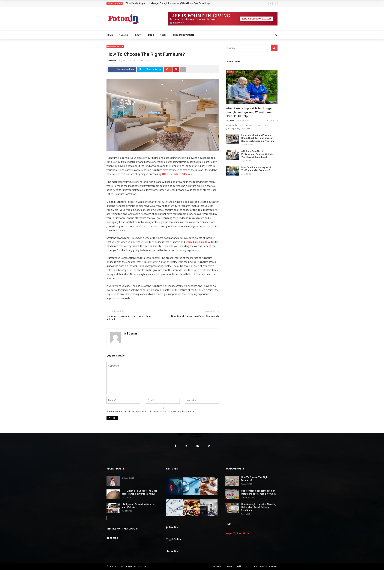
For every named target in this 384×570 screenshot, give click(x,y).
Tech (163, 34)
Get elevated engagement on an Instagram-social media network (258, 492)
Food (151, 34)
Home (109, 34)
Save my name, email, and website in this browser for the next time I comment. (150, 411)
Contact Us (217, 566)
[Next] (233, 181)
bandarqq (112, 537)
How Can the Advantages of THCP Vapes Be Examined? (256, 169)
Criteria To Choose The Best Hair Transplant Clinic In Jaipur (139, 492)
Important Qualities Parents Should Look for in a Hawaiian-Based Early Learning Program (257, 138)
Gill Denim (111, 60)
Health (138, 34)
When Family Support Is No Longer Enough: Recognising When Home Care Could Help (249, 112)
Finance (123, 34)
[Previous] (228, 181)
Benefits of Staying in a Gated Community (195, 316)
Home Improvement (183, 34)
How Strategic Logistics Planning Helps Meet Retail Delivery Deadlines (258, 507)
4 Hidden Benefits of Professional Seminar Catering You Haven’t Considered (257, 154)
